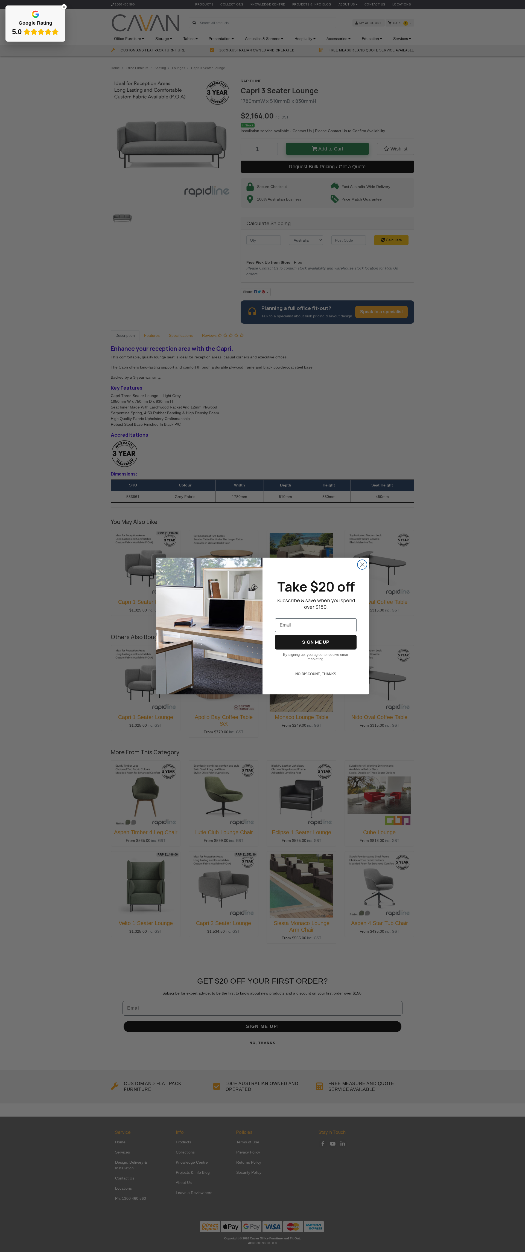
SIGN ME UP (315, 642)
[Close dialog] (362, 564)
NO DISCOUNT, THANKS (315, 674)
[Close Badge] (64, 7)
